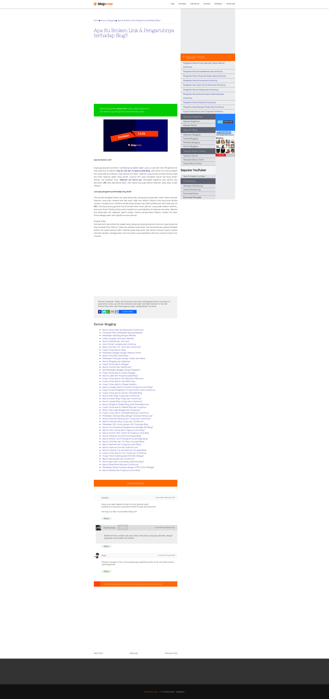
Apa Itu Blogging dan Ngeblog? (116, 361)
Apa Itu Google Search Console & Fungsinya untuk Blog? (127, 387)
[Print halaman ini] (116, 313)
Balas (106, 518)
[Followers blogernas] (225, 152)
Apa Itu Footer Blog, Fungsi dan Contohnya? (121, 398)
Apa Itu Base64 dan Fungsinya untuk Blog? (121, 470)
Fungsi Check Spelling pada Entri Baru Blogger (123, 456)
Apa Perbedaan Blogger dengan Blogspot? (121, 370)
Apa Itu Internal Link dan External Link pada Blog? (124, 450)
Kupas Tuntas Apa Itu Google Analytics (119, 384)
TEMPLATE (230, 4)
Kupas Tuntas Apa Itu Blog (114, 350)
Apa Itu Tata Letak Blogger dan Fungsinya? (121, 410)
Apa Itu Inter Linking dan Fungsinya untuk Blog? (123, 430)
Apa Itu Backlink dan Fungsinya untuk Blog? (121, 444)
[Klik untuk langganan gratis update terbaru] (128, 313)
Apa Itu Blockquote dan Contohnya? (118, 459)
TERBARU (218, 4)
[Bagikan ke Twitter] (104, 313)
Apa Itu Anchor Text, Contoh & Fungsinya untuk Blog (125, 433)
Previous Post (171, 653)
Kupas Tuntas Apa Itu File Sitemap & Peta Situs (123, 378)
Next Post (98, 653)
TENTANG (182, 4)
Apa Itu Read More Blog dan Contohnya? (120, 464)
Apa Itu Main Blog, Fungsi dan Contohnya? (121, 396)
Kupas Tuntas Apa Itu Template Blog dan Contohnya (125, 413)
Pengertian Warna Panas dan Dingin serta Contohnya (204, 76)
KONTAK (206, 4)
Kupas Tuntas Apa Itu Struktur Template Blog (122, 393)
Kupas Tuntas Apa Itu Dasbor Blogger (118, 373)
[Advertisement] (135, 75)
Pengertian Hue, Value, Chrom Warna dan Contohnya (204, 85)
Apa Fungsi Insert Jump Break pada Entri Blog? (123, 462)
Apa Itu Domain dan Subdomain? (117, 367)
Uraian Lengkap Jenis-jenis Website (118, 338)
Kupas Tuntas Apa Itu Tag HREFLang (118, 381)
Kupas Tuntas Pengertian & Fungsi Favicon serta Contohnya (128, 390)
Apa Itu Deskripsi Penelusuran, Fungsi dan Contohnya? (126, 419)
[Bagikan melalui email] (112, 313)
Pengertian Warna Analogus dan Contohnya (200, 90)
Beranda (134, 653)
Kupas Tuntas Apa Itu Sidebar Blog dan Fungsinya (124, 407)
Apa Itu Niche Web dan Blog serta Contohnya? (123, 330)
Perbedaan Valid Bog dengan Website (119, 335)
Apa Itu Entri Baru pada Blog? (115, 355)
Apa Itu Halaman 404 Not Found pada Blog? (121, 436)
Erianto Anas (109, 528)
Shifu (104, 555)
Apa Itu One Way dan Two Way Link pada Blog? (123, 441)
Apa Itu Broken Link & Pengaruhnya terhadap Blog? (134, 32)
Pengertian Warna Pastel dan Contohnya (199, 102)
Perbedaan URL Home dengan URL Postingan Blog (125, 424)
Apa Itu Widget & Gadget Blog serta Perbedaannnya (125, 404)
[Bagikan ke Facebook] (100, 313)
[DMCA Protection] (225, 122)
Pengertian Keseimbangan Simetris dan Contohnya (203, 107)
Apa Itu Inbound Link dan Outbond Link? (120, 447)
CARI (173, 4)
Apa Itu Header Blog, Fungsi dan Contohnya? (122, 401)
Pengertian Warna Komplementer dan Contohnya (203, 71)
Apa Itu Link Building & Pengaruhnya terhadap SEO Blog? (127, 427)
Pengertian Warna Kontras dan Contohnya (200, 80)
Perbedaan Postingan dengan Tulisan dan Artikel (123, 358)
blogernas (180, 692)
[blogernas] (103, 5)
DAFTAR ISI (194, 4)
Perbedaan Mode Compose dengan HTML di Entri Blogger (128, 467)
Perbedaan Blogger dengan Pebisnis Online (121, 353)
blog (124, 191)
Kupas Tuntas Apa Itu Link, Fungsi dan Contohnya (124, 453)
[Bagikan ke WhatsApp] (108, 313)
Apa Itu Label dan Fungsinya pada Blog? (120, 376)
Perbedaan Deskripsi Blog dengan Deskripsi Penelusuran (127, 416)
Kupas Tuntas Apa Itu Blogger (115, 364)
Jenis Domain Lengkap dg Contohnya (119, 344)
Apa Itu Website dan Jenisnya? (115, 341)
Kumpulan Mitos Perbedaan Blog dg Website (122, 333)
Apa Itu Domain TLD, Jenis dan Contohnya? (121, 347)
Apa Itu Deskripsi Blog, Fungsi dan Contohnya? (123, 421)
